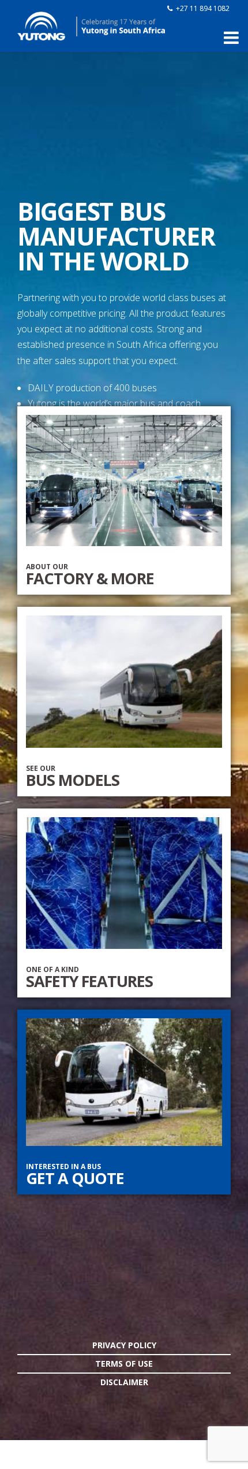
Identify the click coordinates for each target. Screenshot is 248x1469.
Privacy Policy (124, 1345)
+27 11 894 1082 (203, 8)
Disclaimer (124, 1382)
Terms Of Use (124, 1363)
